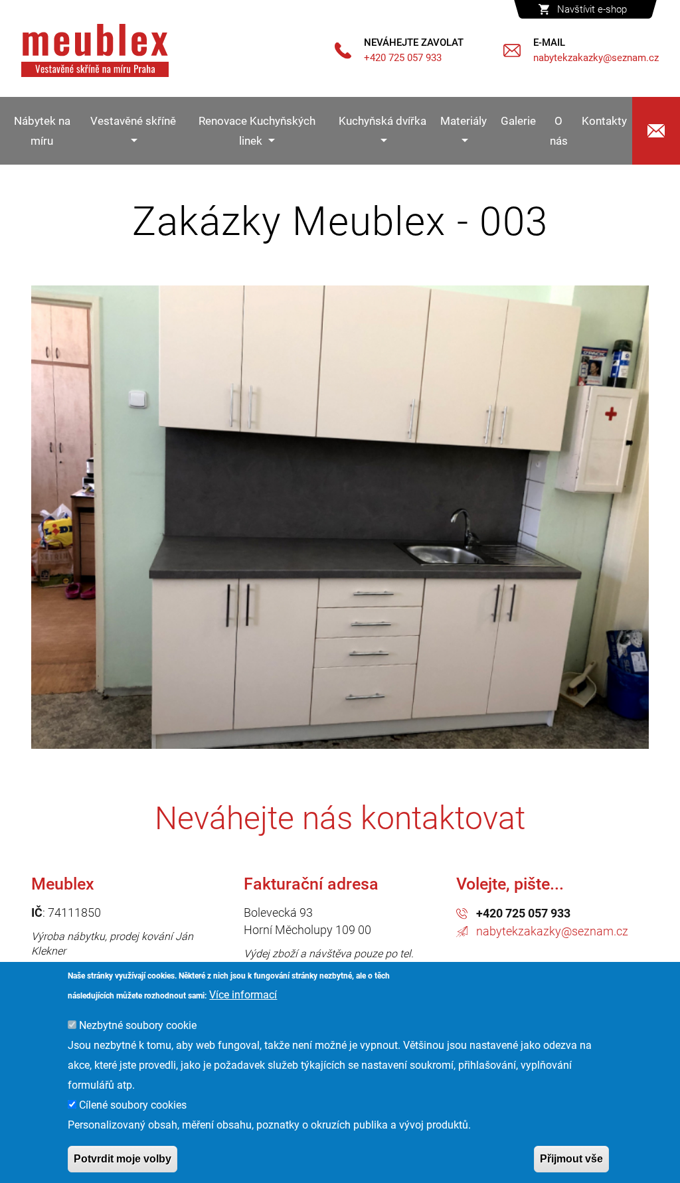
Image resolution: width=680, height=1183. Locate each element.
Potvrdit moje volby (122, 1158)
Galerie (518, 120)
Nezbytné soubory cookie (138, 1025)
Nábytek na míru (42, 130)
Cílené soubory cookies (133, 1105)
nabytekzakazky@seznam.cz (552, 931)
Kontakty (604, 120)
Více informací (243, 994)
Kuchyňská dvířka (382, 120)
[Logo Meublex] (95, 50)
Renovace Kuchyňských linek (257, 130)
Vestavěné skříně (133, 120)
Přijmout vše (571, 1158)
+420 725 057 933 (523, 913)
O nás (559, 130)
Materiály (463, 120)
